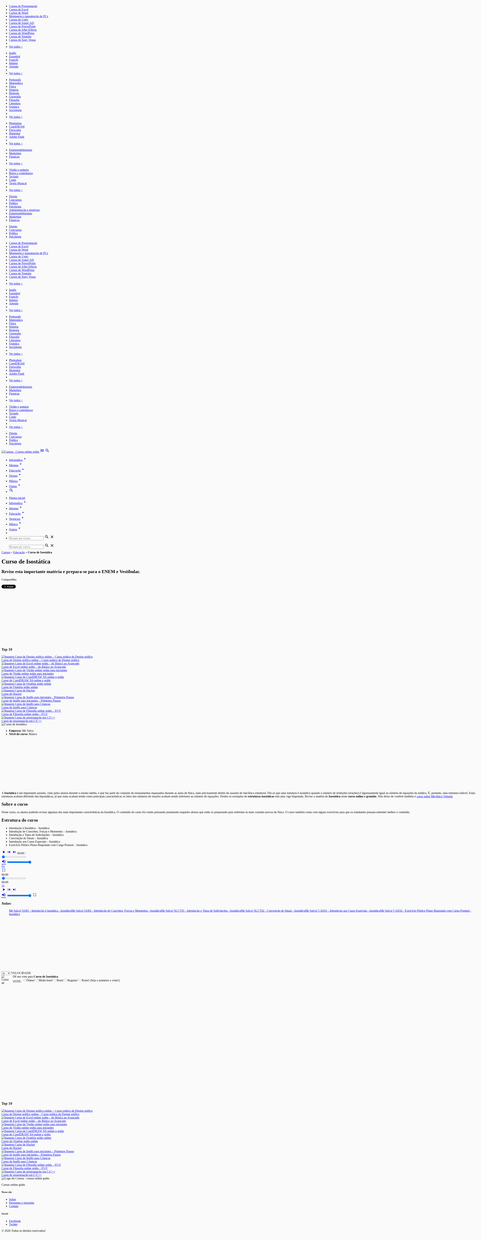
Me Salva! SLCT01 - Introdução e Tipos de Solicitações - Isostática (201, 910)
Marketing (15, 153)
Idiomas (16, 465)
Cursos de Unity (18, 19)
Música (15, 481)
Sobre (12, 1199)
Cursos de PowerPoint (22, 26)
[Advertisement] (240, 617)
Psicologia (15, 206)
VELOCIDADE (21, 973)
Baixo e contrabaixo (21, 173)
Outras (15, 486)
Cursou (6, 552)
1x (3, 866)
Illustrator (14, 133)
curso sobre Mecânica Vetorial (434, 796)
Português (15, 79)
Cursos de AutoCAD (21, 23)
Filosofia (14, 100)
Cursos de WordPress (21, 33)
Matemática (16, 83)
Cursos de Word (18, 12)
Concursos (15, 199)
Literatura (14, 103)
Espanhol (14, 56)
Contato (13, 1206)
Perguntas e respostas (21, 1202)
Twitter (13, 1224)
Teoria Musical (18, 183)
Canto (12, 180)
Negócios (17, 519)
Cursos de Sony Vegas (22, 39)
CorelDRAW (17, 126)
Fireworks (15, 130)
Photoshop (15, 123)
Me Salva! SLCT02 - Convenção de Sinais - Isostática (273, 910)
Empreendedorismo (20, 149)
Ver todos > (16, 46)
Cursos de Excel (18, 9)
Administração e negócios (24, 210)
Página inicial (17, 497)
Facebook (15, 1221)
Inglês (12, 53)
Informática (18, 460)
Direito (13, 196)
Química (14, 106)
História (13, 89)
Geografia (15, 96)
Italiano (13, 63)
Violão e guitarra (19, 169)
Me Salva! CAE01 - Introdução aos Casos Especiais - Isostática (342, 910)
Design (15, 475)
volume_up (4, 861)
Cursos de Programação (23, 6)
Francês (13, 59)
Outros (15, 529)
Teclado (13, 176)
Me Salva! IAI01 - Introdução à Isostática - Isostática (40, 910)
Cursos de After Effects (23, 29)
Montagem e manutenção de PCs (28, 16)
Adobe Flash (16, 136)
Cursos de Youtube (20, 36)
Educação (17, 470)
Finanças (14, 156)
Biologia (14, 93)
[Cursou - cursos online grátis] (21, 451)
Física (12, 86)
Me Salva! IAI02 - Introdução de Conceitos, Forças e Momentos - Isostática (116, 910)
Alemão (13, 66)
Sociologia (15, 110)
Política (13, 203)
